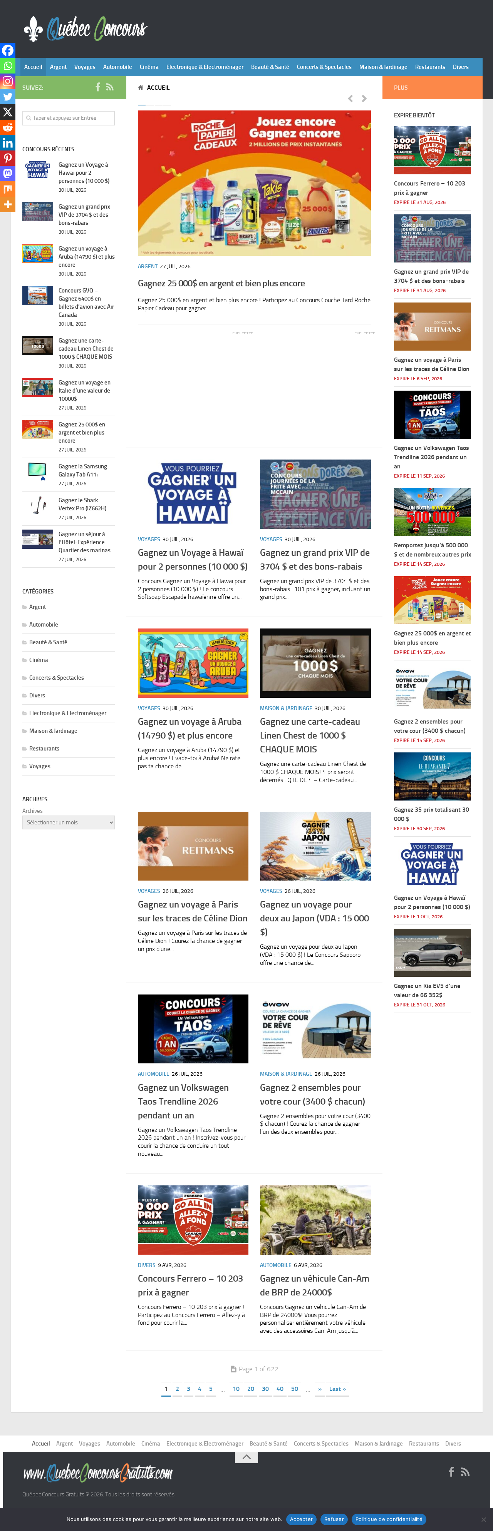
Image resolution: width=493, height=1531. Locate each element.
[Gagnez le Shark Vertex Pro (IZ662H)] (37, 505)
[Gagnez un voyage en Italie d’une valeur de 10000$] (37, 387)
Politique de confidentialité (389, 1519)
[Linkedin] (7, 142)
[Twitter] (7, 96)
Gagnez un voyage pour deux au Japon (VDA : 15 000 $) (314, 918)
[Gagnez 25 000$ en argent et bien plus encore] (254, 183)
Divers (461, 67)
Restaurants (430, 67)
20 (250, 1388)
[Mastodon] (7, 173)
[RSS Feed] (110, 87)
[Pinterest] (7, 158)
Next (364, 98)
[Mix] (7, 189)
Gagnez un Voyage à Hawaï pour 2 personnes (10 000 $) (84, 172)
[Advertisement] (195, 384)
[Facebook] (7, 50)
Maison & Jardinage (383, 67)
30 (265, 1388)
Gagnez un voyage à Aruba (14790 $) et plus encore (87, 256)
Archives (32, 810)
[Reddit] (7, 127)
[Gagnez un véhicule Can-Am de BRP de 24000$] (315, 1220)
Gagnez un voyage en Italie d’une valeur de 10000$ (85, 390)
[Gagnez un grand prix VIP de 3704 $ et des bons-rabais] (315, 494)
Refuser (334, 1519)
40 (280, 1388)
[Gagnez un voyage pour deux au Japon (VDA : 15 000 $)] (315, 846)
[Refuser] (483, 1519)
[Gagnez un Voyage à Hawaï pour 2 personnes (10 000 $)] (193, 494)
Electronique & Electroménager (204, 67)
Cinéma (149, 67)
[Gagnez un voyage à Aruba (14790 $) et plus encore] (193, 663)
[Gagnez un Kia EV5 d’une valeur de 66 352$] (432, 953)
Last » (337, 1388)
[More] (7, 204)
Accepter (301, 1519)
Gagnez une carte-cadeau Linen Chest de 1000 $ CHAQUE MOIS (310, 735)
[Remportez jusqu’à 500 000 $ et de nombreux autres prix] (432, 512)
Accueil (33, 67)
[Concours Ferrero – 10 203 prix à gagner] (193, 1220)
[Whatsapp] (7, 66)
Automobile (117, 67)
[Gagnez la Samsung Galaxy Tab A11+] (37, 471)
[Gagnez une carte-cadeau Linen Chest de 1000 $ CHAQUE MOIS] (315, 663)
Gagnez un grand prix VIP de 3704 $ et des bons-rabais (84, 214)
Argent (58, 67)
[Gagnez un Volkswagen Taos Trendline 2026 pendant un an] (193, 1029)
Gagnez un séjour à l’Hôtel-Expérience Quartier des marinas (85, 542)
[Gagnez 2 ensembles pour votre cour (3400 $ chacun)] (315, 1029)
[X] (7, 112)
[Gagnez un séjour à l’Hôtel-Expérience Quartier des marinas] (37, 539)
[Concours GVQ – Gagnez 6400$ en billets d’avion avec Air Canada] (37, 295)
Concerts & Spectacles (324, 67)
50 (294, 1388)
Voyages (85, 67)
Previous (350, 98)
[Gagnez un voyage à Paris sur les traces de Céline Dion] (193, 846)
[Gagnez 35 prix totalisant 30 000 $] (432, 776)
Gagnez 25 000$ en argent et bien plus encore (221, 283)
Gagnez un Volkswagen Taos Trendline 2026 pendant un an (183, 1101)
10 (236, 1388)
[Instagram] (7, 81)
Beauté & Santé (270, 67)
